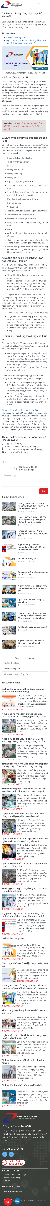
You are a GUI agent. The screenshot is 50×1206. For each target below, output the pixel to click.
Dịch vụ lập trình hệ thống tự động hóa (22, 1085)
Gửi (43, 491)
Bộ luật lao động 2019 (15, 37)
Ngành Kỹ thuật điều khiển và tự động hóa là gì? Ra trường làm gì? (24, 1036)
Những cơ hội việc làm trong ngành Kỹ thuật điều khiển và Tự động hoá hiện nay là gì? (24, 716)
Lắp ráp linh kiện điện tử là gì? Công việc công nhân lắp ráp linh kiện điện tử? (23, 814)
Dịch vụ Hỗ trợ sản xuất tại (13, 410)
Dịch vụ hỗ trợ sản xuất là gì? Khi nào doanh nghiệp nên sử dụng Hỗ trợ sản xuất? (25, 839)
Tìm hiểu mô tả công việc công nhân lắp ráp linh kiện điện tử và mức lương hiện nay (25, 765)
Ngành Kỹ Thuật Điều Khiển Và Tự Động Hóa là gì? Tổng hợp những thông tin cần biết (23, 741)
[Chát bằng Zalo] (17, 1201)
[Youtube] (11, 1154)
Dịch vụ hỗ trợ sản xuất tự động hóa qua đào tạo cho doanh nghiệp (23, 690)
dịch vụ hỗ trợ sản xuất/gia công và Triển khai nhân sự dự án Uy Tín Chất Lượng (23, 126)
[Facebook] (4, 1154)
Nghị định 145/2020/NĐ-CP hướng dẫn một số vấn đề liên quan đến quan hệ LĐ (23, 914)
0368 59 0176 (16, 1163)
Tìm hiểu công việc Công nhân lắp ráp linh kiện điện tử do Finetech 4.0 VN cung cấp (23, 790)
